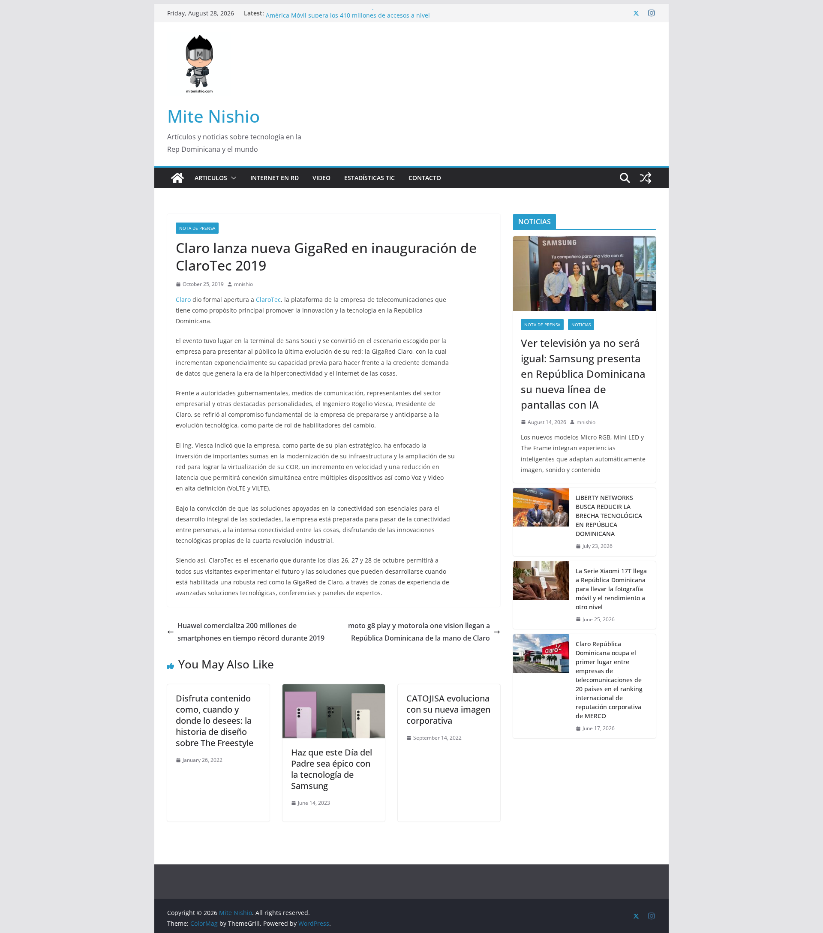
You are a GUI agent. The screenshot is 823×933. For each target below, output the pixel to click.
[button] (232, 178)
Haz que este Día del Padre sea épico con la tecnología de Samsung (331, 769)
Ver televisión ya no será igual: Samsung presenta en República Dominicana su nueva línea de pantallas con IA (583, 374)
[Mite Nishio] (177, 178)
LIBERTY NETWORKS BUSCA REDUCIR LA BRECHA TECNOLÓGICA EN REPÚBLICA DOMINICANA (609, 516)
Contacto (424, 178)
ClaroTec (268, 299)
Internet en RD (274, 178)
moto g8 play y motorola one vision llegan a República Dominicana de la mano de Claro (419, 632)
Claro (183, 299)
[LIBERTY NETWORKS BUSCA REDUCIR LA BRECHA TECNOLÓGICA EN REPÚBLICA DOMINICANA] (541, 522)
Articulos (211, 178)
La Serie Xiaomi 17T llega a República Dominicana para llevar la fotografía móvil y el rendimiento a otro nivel (611, 589)
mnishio (243, 284)
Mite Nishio (213, 116)
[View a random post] (645, 178)
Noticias (581, 325)
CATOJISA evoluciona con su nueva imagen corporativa (448, 709)
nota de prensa (197, 228)
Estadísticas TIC (369, 178)
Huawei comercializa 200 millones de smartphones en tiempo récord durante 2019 (250, 632)
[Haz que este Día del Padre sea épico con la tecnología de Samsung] (333, 690)
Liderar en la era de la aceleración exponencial (333, 13)
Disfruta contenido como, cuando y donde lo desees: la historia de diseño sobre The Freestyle (214, 720)
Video (321, 178)
